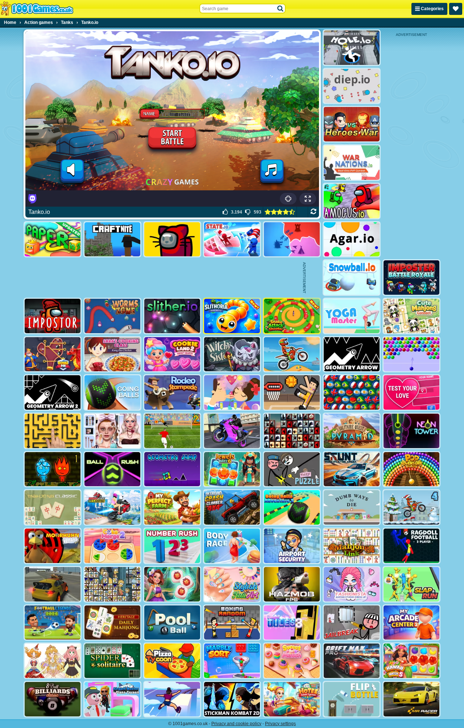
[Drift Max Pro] (352, 660)
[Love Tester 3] (411, 392)
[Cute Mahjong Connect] (411, 316)
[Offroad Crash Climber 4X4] (232, 507)
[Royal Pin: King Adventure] (53, 354)
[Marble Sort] (232, 660)
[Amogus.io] (352, 201)
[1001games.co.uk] (37, 8)
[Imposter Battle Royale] (411, 277)
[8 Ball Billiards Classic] (53, 699)
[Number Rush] (172, 546)
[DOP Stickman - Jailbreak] (352, 622)
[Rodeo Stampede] (172, 392)
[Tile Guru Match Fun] (172, 584)
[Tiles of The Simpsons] (112, 584)
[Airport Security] (292, 546)
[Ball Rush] (112, 469)
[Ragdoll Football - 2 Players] (411, 546)
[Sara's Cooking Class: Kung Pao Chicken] (112, 354)
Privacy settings (280, 723)
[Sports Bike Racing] (232, 431)
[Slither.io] (172, 316)
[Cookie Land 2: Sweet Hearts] (172, 354)
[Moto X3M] (292, 354)
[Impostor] (53, 316)
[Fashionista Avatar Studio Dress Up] (352, 584)
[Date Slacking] (232, 392)
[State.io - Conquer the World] (232, 239)
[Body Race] (232, 546)
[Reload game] (313, 212)
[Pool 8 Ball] (172, 622)
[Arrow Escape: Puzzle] (53, 431)
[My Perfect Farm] (172, 507)
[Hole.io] (352, 47)
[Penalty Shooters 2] (172, 431)
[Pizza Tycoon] (172, 660)
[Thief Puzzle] (292, 469)
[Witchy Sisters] (232, 354)
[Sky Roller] (172, 699)
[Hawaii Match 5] (411, 660)
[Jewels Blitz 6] (232, 469)
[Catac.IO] (172, 239)
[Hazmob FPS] (292, 584)
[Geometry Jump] (172, 469)
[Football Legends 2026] (53, 622)
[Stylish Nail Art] (232, 584)
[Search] (280, 8)
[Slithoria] (232, 316)
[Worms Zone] (112, 316)
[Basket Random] (292, 392)
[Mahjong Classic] (53, 507)
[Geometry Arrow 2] (53, 392)
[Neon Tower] (411, 431)
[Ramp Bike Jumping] (112, 507)
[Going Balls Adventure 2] (292, 507)
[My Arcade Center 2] (411, 622)
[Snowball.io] (352, 277)
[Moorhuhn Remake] (53, 546)
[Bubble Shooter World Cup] (352, 392)
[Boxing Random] (232, 622)
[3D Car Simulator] (53, 584)
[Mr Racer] (411, 699)
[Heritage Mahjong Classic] (112, 622)
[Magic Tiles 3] (292, 622)
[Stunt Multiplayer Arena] (352, 469)
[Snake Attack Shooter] (292, 316)
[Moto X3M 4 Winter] (411, 507)
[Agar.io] (352, 239)
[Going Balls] (112, 392)
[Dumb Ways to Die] (352, 507)
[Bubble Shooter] (411, 354)
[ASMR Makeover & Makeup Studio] (112, 431)
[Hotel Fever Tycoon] (292, 699)
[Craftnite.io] (112, 239)
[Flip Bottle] (352, 699)
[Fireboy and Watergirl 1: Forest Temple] (53, 469)
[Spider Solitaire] (112, 660)
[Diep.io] (352, 86)
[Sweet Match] (292, 660)
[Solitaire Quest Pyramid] (352, 431)
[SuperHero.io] (352, 124)
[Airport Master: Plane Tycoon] (112, 699)
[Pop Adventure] (411, 469)
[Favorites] (455, 9)
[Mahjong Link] (352, 546)
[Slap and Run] (411, 584)
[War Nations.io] (352, 162)
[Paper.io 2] (53, 239)
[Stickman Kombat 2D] (232, 699)
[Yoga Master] (352, 316)
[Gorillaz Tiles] (292, 431)
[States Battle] (292, 239)
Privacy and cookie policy (236, 723)
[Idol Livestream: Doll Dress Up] (53, 660)
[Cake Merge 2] (112, 546)
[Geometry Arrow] (352, 354)
